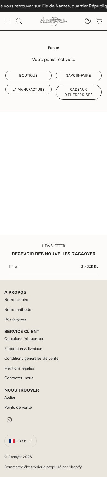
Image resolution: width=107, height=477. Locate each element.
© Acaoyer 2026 (18, 456)
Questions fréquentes (23, 338)
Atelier (9, 397)
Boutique (28, 75)
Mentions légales (19, 368)
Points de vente (18, 407)
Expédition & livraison (23, 348)
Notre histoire (16, 299)
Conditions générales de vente (31, 358)
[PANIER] (99, 21)
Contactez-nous (18, 377)
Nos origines (15, 319)
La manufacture (28, 89)
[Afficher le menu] (7, 21)
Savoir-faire (78, 75)
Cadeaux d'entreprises (78, 92)
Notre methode (17, 309)
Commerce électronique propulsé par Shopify (43, 467)
